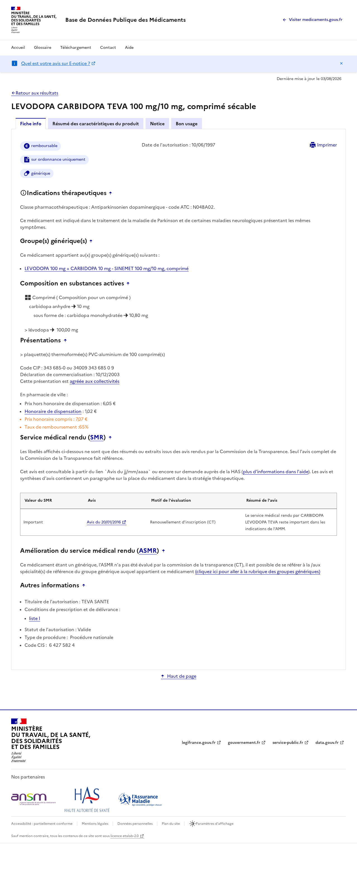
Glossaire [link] (42, 48)
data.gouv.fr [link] (327, 743)
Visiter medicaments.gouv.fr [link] (315, 20)
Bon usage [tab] (186, 123)
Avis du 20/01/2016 (104, 522)
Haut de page (181, 676)
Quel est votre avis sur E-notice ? (55, 63)
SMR (96, 437)
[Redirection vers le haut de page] (112, 193)
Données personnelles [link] (135, 823)
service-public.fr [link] (287, 743)
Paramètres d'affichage (214, 823)
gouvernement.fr (244, 743)
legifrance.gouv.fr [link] (199, 743)
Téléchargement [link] (75, 48)
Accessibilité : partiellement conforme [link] (42, 823)
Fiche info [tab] (30, 123)
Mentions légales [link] (95, 823)
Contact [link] (108, 48)
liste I (34, 618)
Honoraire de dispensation (53, 411)
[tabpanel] (178, 399)
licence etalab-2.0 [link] (124, 835)
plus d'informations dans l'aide (275, 471)
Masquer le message (341, 63)
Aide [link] (129, 48)
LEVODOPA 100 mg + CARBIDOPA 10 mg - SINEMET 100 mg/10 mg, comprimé (107, 268)
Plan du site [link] (171, 823)
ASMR (148, 551)
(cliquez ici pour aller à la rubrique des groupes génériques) (257, 571)
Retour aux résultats (37, 93)
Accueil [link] (18, 48)
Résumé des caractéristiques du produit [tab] (95, 123)
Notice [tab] (157, 123)
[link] (125, 20)
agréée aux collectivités (94, 381)
